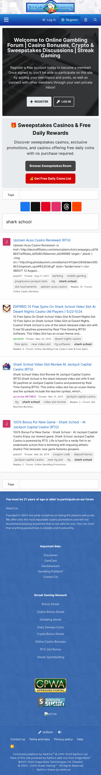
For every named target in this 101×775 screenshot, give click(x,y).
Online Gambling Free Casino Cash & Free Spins (61, 348)
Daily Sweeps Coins (50, 627)
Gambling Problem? (50, 571)
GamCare (50, 560)
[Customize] (60, 732)
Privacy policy (63, 739)
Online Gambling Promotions (50, 464)
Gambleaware (50, 566)
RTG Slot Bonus (50, 649)
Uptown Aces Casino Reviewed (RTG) (42, 240)
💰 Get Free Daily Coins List (50, 178)
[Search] (95, 20)
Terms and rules (39, 739)
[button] (6, 20)
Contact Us (50, 576)
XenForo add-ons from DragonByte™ (69, 758)
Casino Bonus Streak (50, 611)
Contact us (18, 739)
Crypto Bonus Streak (50, 634)
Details (77, 761)
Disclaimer (51, 555)
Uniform (47, 732)
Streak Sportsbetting (50, 657)
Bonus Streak (50, 604)
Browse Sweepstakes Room (50, 166)
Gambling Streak (51, 619)
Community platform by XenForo (50, 754)
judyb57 (17, 275)
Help (80, 739)
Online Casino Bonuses (50, 641)
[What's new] (86, 20)
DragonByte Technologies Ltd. (53, 761)
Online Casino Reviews (25, 291)
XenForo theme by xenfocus (54, 769)
